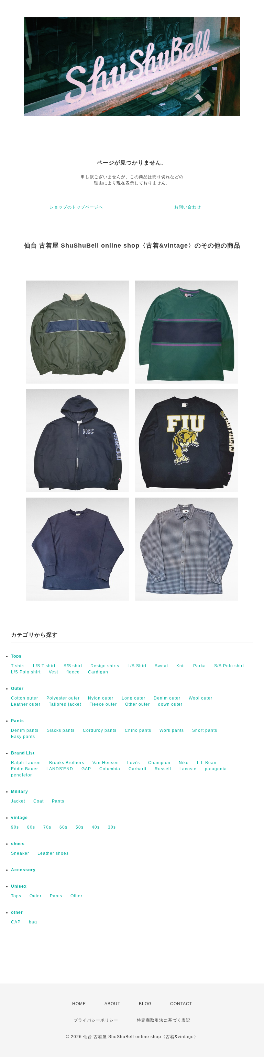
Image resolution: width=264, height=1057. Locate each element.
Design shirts (104, 665)
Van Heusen (105, 762)
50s (80, 827)
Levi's (133, 762)
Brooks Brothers (66, 762)
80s (31, 827)
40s (96, 827)
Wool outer (200, 698)
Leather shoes (53, 853)
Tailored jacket (65, 704)
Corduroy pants (100, 730)
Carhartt (137, 768)
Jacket (18, 801)
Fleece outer (103, 704)
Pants (17, 720)
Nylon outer (100, 698)
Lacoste (188, 768)
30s (112, 827)
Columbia (109, 768)
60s (63, 827)
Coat (38, 801)
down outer (170, 704)
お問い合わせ (187, 207)
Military (19, 791)
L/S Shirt (137, 665)
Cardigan (98, 672)
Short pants (204, 730)
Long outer (133, 698)
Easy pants (23, 736)
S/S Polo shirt (229, 665)
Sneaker (20, 853)
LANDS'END (59, 768)
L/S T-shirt (44, 665)
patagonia (216, 768)
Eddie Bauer (24, 768)
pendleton (22, 775)
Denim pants (24, 730)
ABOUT (112, 1003)
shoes (18, 843)
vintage (19, 817)
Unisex (19, 886)
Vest (53, 672)
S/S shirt (73, 665)
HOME (79, 1003)
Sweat (161, 665)
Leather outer (26, 704)
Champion (159, 762)
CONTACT (181, 1003)
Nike (184, 762)
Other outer (137, 704)
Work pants (172, 730)
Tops (16, 656)
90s (15, 827)
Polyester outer (63, 698)
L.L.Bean (207, 762)
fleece (73, 672)
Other (76, 896)
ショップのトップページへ (76, 207)
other (17, 912)
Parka (199, 665)
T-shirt (18, 665)
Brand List (23, 753)
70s (47, 827)
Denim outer (167, 698)
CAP (16, 922)
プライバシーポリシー (96, 1020)
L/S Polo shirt (26, 672)
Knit (180, 665)
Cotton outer (24, 698)
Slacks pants (61, 730)
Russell (163, 768)
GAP (86, 768)
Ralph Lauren (26, 762)
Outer (17, 688)
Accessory (23, 869)
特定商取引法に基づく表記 (163, 1020)
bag (33, 922)
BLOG (145, 1003)
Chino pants (138, 730)
